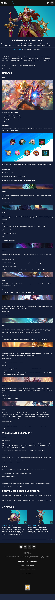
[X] (30, 547)
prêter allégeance (24, 60)
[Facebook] (21, 547)
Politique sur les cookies (27, 569)
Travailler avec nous (27, 573)
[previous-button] (49, 539)
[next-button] (51, 539)
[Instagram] (25, 547)
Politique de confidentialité (27, 561)
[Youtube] (34, 547)
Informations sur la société (27, 577)
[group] (27, 523)
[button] (17, 49)
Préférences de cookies (27, 581)
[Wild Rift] (13, 2)
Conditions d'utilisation (27, 565)
